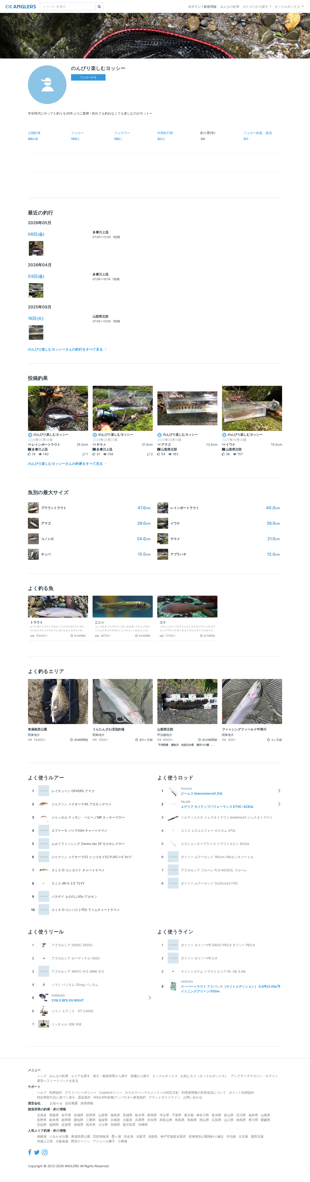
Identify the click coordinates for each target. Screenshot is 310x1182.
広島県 (216, 1120)
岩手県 (66, 1115)
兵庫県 (140, 1120)
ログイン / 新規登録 (202, 6)
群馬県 (152, 1115)
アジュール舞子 (104, 1141)
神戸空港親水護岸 (173, 1136)
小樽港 (122, 1141)
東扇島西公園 (80, 1136)
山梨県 (265, 1115)
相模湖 (42, 1136)
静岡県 (66, 1120)
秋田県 (91, 1115)
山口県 (229, 1120)
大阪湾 (140, 1136)
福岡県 (54, 1124)
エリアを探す (80, 1076)
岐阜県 (54, 1120)
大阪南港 (62, 1141)
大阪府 (127, 1120)
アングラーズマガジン (247, 1076)
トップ (42, 1076)
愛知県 (78, 1120)
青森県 (54, 1115)
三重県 (91, 1120)
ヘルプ (42, 1092)
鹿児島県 (129, 1124)
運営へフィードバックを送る (57, 1081)
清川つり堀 (203, 744)
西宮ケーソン (80, 1141)
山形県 (103, 1115)
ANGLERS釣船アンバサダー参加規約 (119, 1097)
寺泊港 (231, 1136)
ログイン (271, 1076)
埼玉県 (164, 1115)
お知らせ (56, 1103)
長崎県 (78, 1124)
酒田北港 (257, 1136)
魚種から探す (140, 1076)
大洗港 (243, 1136)
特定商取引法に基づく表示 (56, 1097)
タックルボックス (287, 6)
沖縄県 (143, 1124)
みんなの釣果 (229, 6)
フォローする (88, 77)
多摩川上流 (100, 232)
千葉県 (176, 1115)
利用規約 (55, 1092)
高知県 (42, 1124)
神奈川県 (202, 1115)
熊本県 (91, 1124)
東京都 (189, 1115)
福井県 (253, 1115)
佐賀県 (66, 1124)
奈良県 (152, 1120)
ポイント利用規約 (241, 1092)
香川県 (253, 1120)
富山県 (229, 1115)
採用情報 (87, 1103)
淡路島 (153, 1136)
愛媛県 (265, 1120)
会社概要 (71, 1103)
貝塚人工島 (45, 1141)
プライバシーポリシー (80, 1092)
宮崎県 (115, 1124)
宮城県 (78, 1115)
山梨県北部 (100, 316)
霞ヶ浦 (116, 1136)
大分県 (103, 1124)
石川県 (241, 1115)
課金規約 (84, 1097)
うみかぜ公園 (58, 1136)
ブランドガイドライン (164, 1097)
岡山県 (204, 1120)
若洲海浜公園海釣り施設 (206, 1136)
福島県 (115, 1115)
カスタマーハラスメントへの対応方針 (152, 1092)
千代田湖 (163, 744)
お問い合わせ (192, 1097)
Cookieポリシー (110, 1092)
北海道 (42, 1115)
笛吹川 (175, 744)
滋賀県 (103, 1120)
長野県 (42, 1120)
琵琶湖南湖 (101, 1136)
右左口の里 (187, 744)
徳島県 (241, 1120)
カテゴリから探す (255, 6)
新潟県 (216, 1115)
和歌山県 (166, 1120)
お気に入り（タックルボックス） (204, 1076)
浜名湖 (128, 1136)
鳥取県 (180, 1120)
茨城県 (127, 1115)
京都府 (115, 1120)
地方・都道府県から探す (110, 1076)
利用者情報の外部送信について (204, 1092)
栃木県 (140, 1115)
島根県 (192, 1120)
